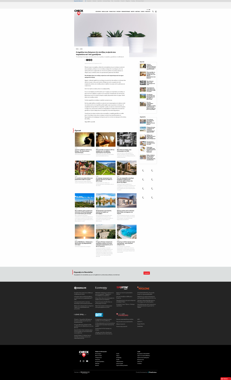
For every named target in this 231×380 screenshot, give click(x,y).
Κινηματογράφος (99, 361)
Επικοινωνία (140, 359)
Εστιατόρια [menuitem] (98, 11)
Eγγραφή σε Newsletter (143, 353)
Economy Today (106, 1)
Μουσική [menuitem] (118, 11)
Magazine (128, 1)
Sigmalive (89, 1)
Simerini (94, 1)
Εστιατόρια (98, 353)
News (77, 48)
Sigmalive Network (78, 1)
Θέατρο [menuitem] (133, 11)
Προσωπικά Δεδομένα (143, 357)
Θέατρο (97, 363)
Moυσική (97, 359)
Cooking (133, 1)
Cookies (139, 363)
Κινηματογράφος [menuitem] (126, 11)
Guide (81, 48)
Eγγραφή (146, 273)
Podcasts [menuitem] (147, 11)
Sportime (100, 1)
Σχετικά (78, 130)
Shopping (118, 357)
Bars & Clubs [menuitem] (105, 11)
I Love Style (116, 1)
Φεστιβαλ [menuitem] (137, 11)
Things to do (98, 357)
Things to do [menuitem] (112, 11)
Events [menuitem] (142, 11)
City (112, 1)
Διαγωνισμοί (119, 363)
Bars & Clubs (98, 355)
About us (139, 361)
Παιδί (117, 353)
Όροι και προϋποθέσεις (143, 355)
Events (97, 365)
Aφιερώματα (119, 361)
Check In (123, 1)
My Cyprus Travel (140, 1)
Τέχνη (117, 355)
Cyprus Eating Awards (122, 365)
